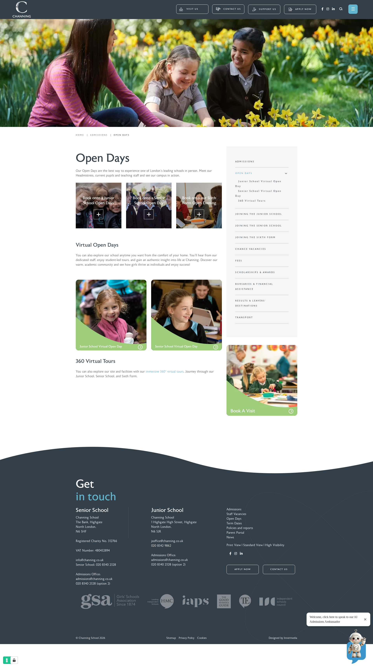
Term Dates (234, 523)
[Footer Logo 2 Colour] (161, 604)
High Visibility (274, 545)
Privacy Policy (186, 638)
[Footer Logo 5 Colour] (224, 604)
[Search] (340, 8)
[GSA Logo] (110, 604)
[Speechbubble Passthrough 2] (245, 604)
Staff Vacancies (236, 514)
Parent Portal (235, 532)
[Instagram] (327, 9)
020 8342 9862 (161, 545)
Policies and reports (240, 528)
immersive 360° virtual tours (165, 371)
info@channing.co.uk (90, 560)
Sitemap (171, 638)
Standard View (253, 545)
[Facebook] (322, 9)
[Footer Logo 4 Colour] (276, 604)
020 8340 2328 (106, 565)
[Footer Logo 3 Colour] (195, 604)
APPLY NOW (242, 569)
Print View (234, 545)
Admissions (234, 509)
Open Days (234, 518)
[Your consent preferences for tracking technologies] (14, 660)
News (230, 537)
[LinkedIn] (333, 9)
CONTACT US (231, 9)
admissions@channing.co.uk (94, 579)
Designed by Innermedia (283, 638)
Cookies (202, 638)
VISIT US (192, 9)
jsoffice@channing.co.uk (167, 541)
